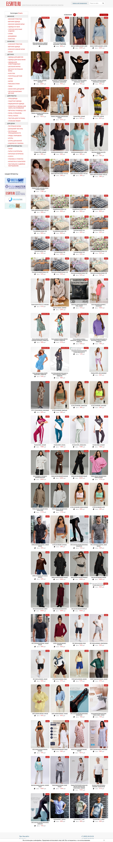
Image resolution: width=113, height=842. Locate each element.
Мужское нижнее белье (16, 49)
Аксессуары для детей (16, 89)
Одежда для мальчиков (16, 59)
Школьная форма (14, 66)
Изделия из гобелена (15, 143)
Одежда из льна (14, 27)
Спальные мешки (14, 121)
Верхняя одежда (14, 21)
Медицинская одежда (16, 103)
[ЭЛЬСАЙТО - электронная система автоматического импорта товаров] (15, 196)
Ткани (10, 148)
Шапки (10, 81)
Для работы (11, 96)
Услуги (10, 156)
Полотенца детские (15, 76)
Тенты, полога (13, 116)
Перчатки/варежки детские (15, 92)
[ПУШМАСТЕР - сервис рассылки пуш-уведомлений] (15, 189)
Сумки (10, 33)
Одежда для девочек (15, 57)
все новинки (104, 14)
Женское (10, 16)
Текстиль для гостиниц (16, 118)
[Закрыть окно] (104, 840)
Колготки (11, 39)
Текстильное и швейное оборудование (16, 165)
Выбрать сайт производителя (80, 3)
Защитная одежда (15, 101)
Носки (10, 52)
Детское (10, 54)
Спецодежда (12, 98)
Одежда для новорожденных (14, 63)
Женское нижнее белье (16, 24)
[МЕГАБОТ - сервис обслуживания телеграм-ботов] (15, 183)
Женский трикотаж (15, 19)
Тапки (10, 86)
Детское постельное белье (15, 70)
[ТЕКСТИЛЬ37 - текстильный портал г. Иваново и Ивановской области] (15, 208)
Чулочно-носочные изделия (15, 30)
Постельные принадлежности (14, 132)
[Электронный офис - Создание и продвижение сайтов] (15, 202)
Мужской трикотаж (15, 44)
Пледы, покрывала (15, 135)
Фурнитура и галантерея (16, 161)
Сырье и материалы (15, 151)
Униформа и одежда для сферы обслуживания (17, 107)
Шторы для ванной (15, 141)
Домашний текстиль (15, 129)
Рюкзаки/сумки (14, 84)
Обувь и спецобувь (15, 113)
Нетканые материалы (15, 154)
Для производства (14, 146)
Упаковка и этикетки (15, 159)
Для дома (11, 123)
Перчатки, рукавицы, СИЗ (17, 110)
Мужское (10, 41)
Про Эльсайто (24, 836)
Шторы (10, 138)
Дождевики (12, 36)
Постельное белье (14, 126)
